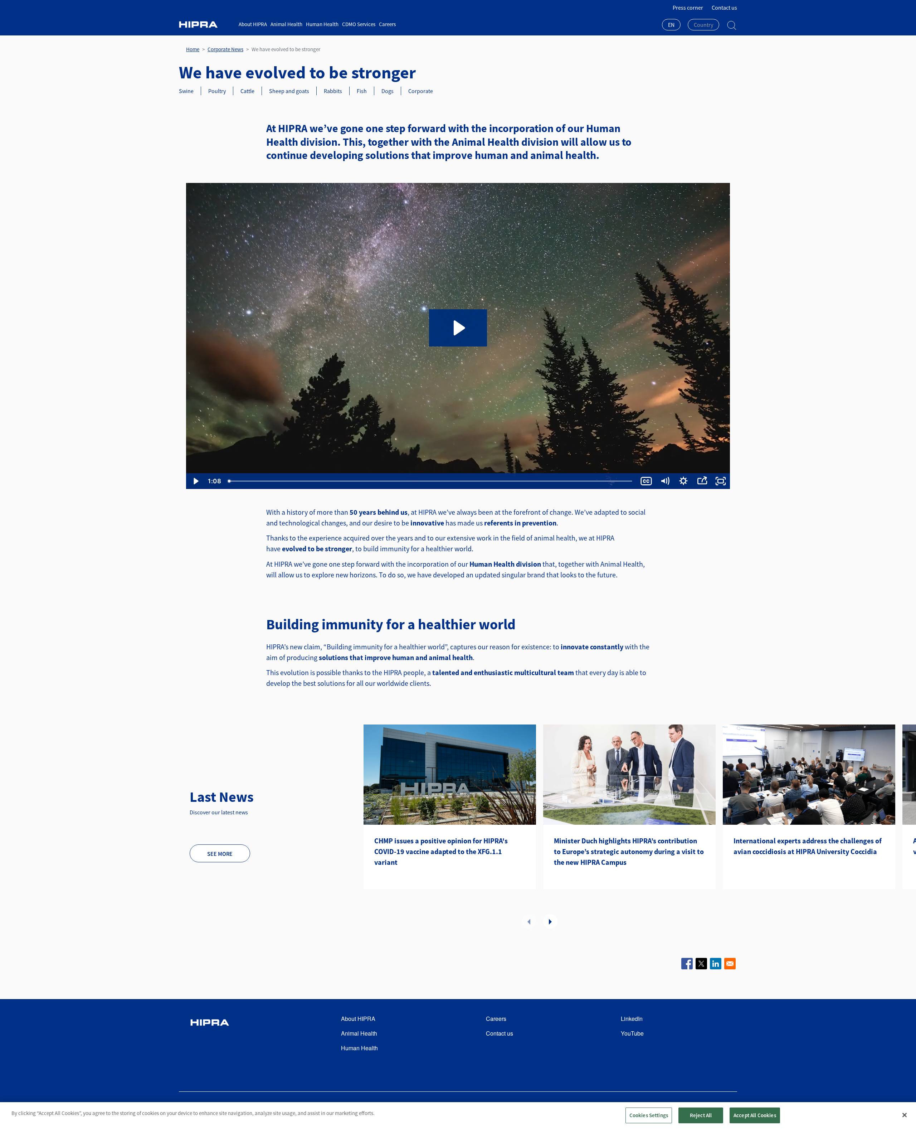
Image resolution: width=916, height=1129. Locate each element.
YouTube (632, 1033)
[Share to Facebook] (687, 963)
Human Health (322, 24)
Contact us (724, 7)
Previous (529, 921)
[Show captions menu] (646, 481)
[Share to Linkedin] (715, 963)
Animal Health (286, 24)
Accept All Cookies (755, 1115)
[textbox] (703, 24)
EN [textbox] (671, 24)
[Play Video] (195, 481)
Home (192, 49)
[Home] (206, 24)
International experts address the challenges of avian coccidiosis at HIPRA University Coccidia (808, 846)
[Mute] (665, 481)
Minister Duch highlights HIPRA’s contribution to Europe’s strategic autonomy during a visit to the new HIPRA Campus (629, 851)
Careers (387, 24)
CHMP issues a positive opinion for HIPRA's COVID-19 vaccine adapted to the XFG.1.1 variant (441, 851)
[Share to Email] (730, 963)
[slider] (430, 481)
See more (220, 853)
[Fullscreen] (720, 481)
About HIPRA (253, 24)
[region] (458, 1115)
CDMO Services (358, 24)
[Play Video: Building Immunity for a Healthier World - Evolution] (458, 328)
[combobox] (671, 25)
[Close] (904, 1115)
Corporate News (225, 49)
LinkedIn (632, 1018)
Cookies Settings (648, 1115)
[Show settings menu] (683, 481)
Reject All (701, 1115)
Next (550, 921)
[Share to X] (701, 963)
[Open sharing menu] (702, 481)
